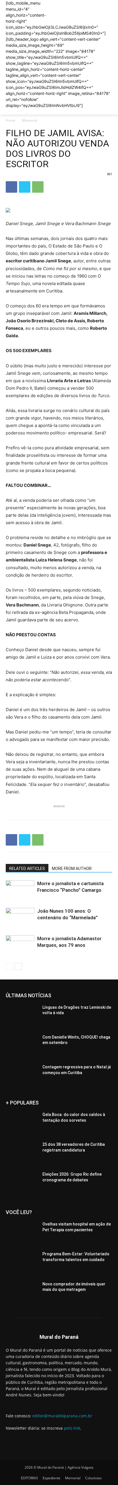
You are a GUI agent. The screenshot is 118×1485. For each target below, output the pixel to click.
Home (10, 120)
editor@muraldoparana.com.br (62, 1415)
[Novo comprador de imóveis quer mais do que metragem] (22, 1292)
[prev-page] (9, 966)
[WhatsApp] (38, 187)
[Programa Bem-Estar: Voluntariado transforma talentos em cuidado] (22, 1262)
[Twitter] (24, 187)
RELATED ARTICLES (27, 868)
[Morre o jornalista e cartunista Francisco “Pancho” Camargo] (20, 890)
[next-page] (18, 966)
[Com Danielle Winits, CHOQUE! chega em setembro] (22, 1046)
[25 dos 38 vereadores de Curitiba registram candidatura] (22, 1153)
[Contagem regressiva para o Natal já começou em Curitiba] (22, 1075)
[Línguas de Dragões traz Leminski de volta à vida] (22, 1016)
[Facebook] (11, 187)
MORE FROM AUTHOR (72, 868)
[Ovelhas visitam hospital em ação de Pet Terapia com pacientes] (22, 1232)
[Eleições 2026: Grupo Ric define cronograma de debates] (22, 1183)
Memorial (29, 120)
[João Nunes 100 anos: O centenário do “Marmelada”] (20, 918)
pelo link (72, 1428)
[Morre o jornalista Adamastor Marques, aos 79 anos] (20, 945)
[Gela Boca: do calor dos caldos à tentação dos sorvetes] (22, 1123)
